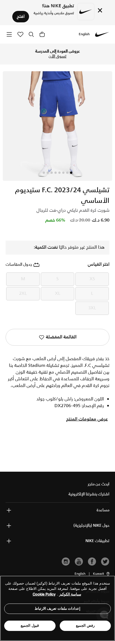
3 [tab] (63, 173)
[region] (57, 608)
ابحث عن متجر (98, 484)
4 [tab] (59, 173)
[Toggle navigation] (9, 34)
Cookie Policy (44, 594)
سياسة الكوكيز (70, 594)
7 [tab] (48, 173)
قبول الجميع (30, 625)
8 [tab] (44, 173)
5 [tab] (55, 173)
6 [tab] (52, 173)
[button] (101, 573)
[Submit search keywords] (31, 34)
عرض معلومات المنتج (87, 419)
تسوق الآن (57, 56)
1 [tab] (71, 173)
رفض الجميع (85, 625)
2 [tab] (67, 173)
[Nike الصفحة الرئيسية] (102, 34)
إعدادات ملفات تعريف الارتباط (58, 608)
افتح (21, 16)
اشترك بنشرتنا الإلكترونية (88, 494)
